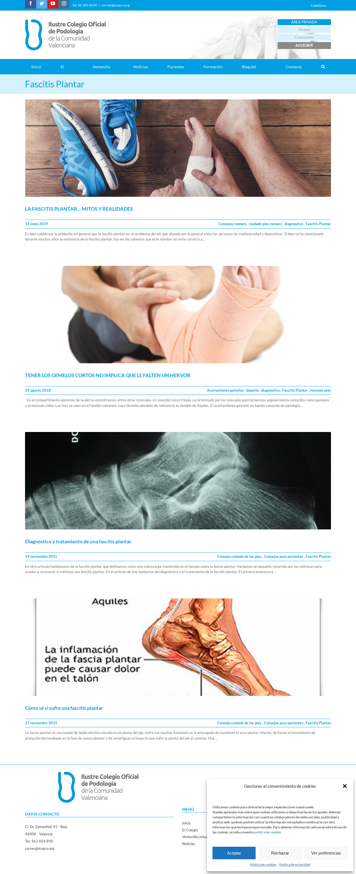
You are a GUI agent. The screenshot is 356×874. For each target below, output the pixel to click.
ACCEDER (304, 45)
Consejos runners (233, 224)
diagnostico (294, 224)
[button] (345, 786)
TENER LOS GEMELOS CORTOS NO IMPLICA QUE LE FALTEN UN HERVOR (108, 375)
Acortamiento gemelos (225, 390)
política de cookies (267, 832)
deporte (252, 390)
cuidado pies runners (266, 224)
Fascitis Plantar (318, 224)
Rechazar (280, 853)
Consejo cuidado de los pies (239, 556)
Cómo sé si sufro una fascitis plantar (64, 708)
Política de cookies (263, 864)
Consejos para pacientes (284, 556)
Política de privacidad (294, 864)
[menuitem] (39, 66)
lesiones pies (320, 390)
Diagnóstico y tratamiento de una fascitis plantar (78, 541)
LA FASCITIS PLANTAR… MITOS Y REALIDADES (79, 209)
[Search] (323, 66)
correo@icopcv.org (116, 5)
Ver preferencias (326, 853)
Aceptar (234, 853)
